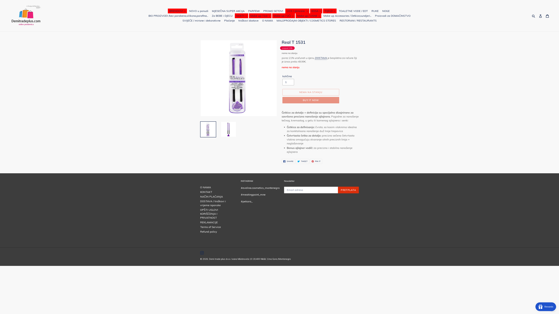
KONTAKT (206, 192)
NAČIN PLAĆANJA (211, 196)
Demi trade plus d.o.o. (220, 259)
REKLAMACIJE (209, 222)
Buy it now (311, 100)
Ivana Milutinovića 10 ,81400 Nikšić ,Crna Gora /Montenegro (261, 259)
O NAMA (205, 187)
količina (287, 76)
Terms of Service (210, 227)
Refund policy (208, 231)
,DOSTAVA (321, 57)
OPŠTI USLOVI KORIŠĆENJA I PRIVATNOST (209, 213)
